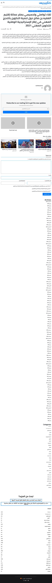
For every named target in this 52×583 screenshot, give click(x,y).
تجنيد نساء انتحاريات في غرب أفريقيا (9, 149)
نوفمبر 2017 (49, 376)
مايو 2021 (49, 319)
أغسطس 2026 (48, 201)
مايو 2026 (49, 208)
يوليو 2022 (49, 292)
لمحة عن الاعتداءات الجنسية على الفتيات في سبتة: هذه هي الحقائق (27, 150)
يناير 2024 (49, 258)
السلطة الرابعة (48, 437)
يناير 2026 (49, 216)
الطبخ (50, 439)
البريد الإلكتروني (48, 180)
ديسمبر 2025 (48, 218)
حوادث (50, 453)
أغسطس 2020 (48, 338)
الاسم (49, 175)
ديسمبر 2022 (48, 281)
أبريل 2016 (49, 416)
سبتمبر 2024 (48, 241)
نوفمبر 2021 (49, 309)
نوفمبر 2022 (49, 284)
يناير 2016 (49, 420)
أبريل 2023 (49, 273)
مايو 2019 (49, 370)
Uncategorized (48, 428)
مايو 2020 (49, 345)
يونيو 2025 (49, 231)
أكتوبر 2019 (49, 359)
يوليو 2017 (49, 385)
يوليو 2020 (49, 340)
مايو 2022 (49, 296)
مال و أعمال (49, 481)
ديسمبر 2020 (48, 330)
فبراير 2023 (49, 277)
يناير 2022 (49, 305)
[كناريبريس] (45, 2)
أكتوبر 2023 (49, 260)
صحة (50, 468)
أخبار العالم (49, 430)
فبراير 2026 (49, 214)
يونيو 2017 (49, 387)
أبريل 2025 (49, 235)
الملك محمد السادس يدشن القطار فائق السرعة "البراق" (26, 500)
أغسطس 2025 (48, 227)
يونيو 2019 (49, 368)
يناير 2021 (49, 328)
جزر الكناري (49, 449)
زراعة (50, 460)
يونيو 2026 (49, 206)
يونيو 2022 (49, 294)
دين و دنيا (49, 456)
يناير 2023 (49, 279)
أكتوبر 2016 (49, 404)
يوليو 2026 (49, 203)
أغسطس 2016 (48, 408)
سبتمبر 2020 (48, 336)
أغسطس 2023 (48, 265)
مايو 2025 (49, 233)
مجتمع (30, 11)
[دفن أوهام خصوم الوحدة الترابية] (43, 143)
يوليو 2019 (49, 366)
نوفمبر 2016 (49, 401)
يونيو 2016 (49, 412)
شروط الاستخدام (29, 578)
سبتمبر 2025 (48, 225)
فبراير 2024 (49, 256)
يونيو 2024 (49, 248)
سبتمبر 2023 (48, 262)
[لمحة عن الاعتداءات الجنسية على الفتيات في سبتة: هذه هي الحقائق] (26, 143)
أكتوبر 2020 (49, 334)
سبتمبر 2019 (49, 361)
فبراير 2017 (49, 395)
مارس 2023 (49, 275)
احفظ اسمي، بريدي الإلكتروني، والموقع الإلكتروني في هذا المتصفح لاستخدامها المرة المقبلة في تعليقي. (31, 186)
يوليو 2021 (49, 315)
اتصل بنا (24, 578)
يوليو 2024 (49, 246)
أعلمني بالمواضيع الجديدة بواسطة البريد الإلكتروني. (41, 191)
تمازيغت (44, 7)
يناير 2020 (49, 353)
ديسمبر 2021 (49, 307)
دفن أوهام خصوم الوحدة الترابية (44, 149)
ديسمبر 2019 (49, 355)
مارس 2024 (49, 254)
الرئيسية (48, 7)
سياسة (50, 464)
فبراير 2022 (49, 302)
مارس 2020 (49, 349)
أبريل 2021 (49, 321)
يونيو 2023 (49, 269)
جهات (45, 11)
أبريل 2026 (49, 210)
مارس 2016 (49, 418)
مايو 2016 (49, 414)
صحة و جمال (49, 470)
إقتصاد (50, 435)
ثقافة (50, 447)
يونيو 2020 (49, 342)
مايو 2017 (49, 389)
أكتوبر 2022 (49, 286)
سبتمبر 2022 (48, 288)
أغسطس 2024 (48, 243)
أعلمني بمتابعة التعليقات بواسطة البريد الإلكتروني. (41, 188)
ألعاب (50, 432)
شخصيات (49, 466)
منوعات (49, 487)
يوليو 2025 (49, 229)
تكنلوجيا (49, 443)
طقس (50, 472)
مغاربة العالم (49, 485)
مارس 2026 (49, 212)
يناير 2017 (49, 397)
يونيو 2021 (49, 317)
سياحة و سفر (48, 462)
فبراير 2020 (49, 351)
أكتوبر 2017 (49, 378)
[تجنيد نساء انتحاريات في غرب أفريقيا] (8, 143)
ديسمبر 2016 (49, 399)
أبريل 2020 (49, 347)
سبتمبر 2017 (49, 380)
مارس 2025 (49, 237)
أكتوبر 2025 (49, 222)
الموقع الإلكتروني (22, 180)
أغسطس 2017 (48, 382)
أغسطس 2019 (48, 364)
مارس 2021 (49, 324)
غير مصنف (40, 11)
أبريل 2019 (49, 372)
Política (49, 426)
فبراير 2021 (49, 326)
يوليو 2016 (49, 410)
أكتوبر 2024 (49, 239)
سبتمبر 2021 (49, 311)
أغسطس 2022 (48, 290)
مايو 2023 (49, 271)
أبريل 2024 (49, 252)
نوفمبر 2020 (49, 332)
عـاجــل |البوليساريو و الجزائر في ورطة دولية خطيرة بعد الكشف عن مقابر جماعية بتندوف (26, 503)
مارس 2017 (49, 393)
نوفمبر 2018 (49, 374)
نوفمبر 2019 (49, 357)
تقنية (50, 441)
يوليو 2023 (49, 267)
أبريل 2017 (49, 391)
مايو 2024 (49, 250)
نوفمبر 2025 (49, 220)
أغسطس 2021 (48, 313)
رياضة (50, 458)
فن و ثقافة (35, 11)
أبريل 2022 (49, 298)
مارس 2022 (49, 300)
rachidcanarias (39, 86)
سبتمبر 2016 (49, 406)
